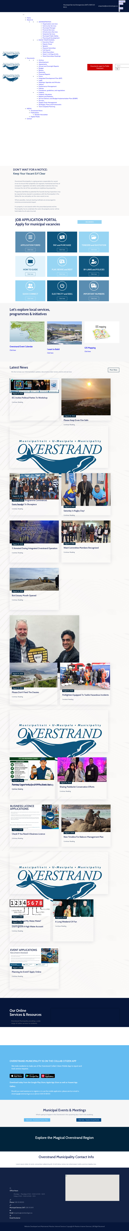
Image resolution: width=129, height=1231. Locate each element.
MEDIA (29, 109)
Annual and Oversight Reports (49, 66)
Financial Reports (44, 74)
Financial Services (48, 30)
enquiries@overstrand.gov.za (108, 6)
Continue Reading (17, 402)
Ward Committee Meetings (52, 56)
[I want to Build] (64, 344)
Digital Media (35, 117)
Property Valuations (45, 94)
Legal (40, 80)
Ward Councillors (48, 52)
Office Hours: (14, 1191)
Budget (41, 68)
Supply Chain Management (48, 103)
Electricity (42, 72)
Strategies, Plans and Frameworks (50, 105)
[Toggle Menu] (23, 14)
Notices (41, 84)
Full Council (46, 50)
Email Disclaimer (15, 1218)
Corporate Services (49, 34)
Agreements (43, 64)
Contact (29, 119)
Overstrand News (36, 111)
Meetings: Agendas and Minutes (49, 82)
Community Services (49, 26)
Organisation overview (50, 24)
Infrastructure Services (50, 32)
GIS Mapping (90, 348)
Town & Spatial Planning (47, 107)
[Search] (117, 69)
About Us (30, 20)
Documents (30, 58)
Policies (41, 88)
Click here (13, 350)
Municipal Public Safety (50, 36)
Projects (41, 92)
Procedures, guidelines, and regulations (52, 90)
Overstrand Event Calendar (21, 346)
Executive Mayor (48, 42)
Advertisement (44, 62)
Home (29, 18)
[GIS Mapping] (102, 342)
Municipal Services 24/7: (22, 1207)
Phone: (17, 1202)
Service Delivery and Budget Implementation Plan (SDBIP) (58, 99)
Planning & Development (51, 38)
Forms (41, 76)
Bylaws (41, 70)
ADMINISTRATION (45, 22)
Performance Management (48, 86)
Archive (41, 60)
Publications (35, 113)
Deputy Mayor (47, 44)
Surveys (41, 101)
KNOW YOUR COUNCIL (47, 40)
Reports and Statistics (46, 96)
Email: (21, 1213)
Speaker (45, 46)
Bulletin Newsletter (41, 115)
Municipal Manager (49, 28)
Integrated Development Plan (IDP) (50, 78)
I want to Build (53, 349)
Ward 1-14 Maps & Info (50, 54)
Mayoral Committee (49, 48)
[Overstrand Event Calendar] (27, 341)
